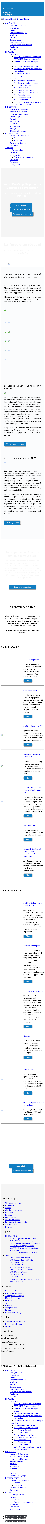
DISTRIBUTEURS (12, 133)
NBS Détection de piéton (24, 90)
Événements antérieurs (23, 157)
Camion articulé (16, 47)
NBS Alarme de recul (22, 97)
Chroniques (14, 162)
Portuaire (13, 119)
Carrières (13, 152)
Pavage (13, 128)
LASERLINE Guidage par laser (26, 66)
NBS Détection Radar (22, 95)
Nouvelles (14, 160)
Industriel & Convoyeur (19, 109)
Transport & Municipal (19, 114)
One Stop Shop (11, 23)
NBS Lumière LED (21, 100)
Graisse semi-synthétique (29, 1068)
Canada (17, 138)
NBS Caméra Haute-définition (26, 83)
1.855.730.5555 (11, 8)
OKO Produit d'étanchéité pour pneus (25, 1243)
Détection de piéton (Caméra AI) (31, 755)
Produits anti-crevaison (33, 991)
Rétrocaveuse (15, 40)
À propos (9, 148)
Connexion (14, 145)
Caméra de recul (30, 690)
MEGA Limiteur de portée (24, 80)
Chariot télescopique (18, 32)
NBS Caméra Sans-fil (22, 85)
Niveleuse (14, 35)
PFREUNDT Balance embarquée (27, 59)
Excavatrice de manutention (21, 44)
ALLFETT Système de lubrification (27, 56)
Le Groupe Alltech (17, 150)
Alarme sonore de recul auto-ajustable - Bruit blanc (32, 789)
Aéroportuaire (15, 126)
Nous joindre (15, 164)
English (8, 12)
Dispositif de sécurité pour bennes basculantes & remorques (32, 852)
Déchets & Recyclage (18, 131)
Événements (15, 155)
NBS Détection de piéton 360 (26, 92)
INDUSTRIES (10, 107)
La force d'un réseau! (22, 244)
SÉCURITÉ (14, 78)
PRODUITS (9, 52)
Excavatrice (14, 28)
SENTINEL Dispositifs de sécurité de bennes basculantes (27, 103)
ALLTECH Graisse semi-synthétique (23, 74)
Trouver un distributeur (19, 136)
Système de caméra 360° (33, 726)
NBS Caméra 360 (21, 88)
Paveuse (13, 37)
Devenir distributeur (18, 143)
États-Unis (18, 140)
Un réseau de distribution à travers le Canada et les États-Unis (22, 251)
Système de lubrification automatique (33, 904)
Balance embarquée (31, 946)
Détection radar (29, 825)
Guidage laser (29, 1036)
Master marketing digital (37, 1512)
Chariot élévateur (17, 42)
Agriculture (14, 121)
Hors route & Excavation (19, 112)
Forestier (13, 124)
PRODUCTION (15, 54)
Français (8, 15)
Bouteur (13, 49)
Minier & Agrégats (17, 116)
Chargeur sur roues (18, 25)
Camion (13, 30)
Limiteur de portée (31, 659)
